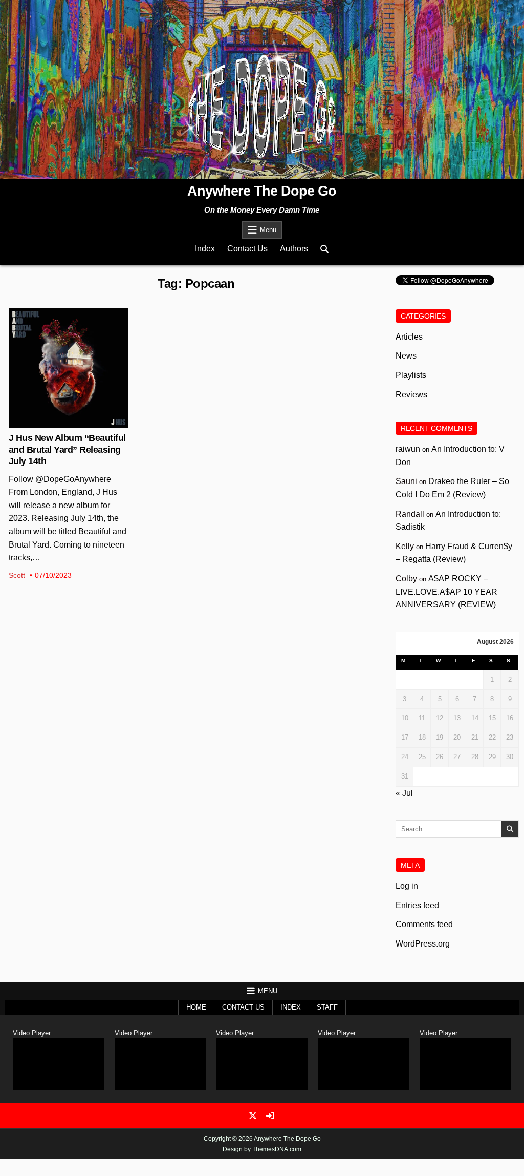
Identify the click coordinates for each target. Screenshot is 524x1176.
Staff (327, 1007)
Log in (407, 885)
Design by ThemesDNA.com (262, 1149)
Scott (17, 575)
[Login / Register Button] (270, 1115)
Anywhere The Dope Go (261, 191)
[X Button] (253, 1115)
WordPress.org (423, 943)
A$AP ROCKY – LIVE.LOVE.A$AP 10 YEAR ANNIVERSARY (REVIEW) (446, 591)
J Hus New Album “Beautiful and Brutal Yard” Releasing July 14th (67, 449)
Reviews (411, 394)
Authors (294, 248)
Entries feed (417, 905)
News (69, 341)
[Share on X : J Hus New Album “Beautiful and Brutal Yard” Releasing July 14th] (60, 422)
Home (196, 1007)
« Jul (404, 793)
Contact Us (247, 248)
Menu (268, 230)
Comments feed (424, 924)
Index (205, 248)
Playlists (411, 375)
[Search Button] (324, 249)
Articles (409, 336)
